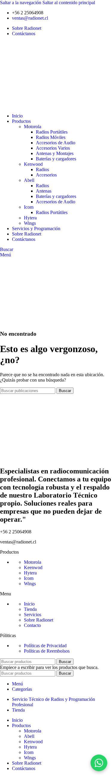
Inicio (29, 603)
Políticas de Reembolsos (47, 650)
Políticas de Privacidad (45, 645)
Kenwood (33, 164)
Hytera (30, 217)
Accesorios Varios (53, 148)
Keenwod (33, 567)
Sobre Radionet (38, 619)
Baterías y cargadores (56, 158)
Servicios (32, 614)
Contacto (32, 625)
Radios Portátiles (51, 131)
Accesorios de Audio (55, 142)
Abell (29, 180)
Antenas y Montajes (54, 153)
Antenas (43, 190)
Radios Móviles (50, 137)
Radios (42, 169)
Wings (30, 223)
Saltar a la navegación (21, 2)
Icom (28, 207)
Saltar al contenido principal (68, 2)
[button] (98, 763)
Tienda (30, 609)
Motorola (32, 126)
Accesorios (46, 174)
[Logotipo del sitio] (29, 105)
